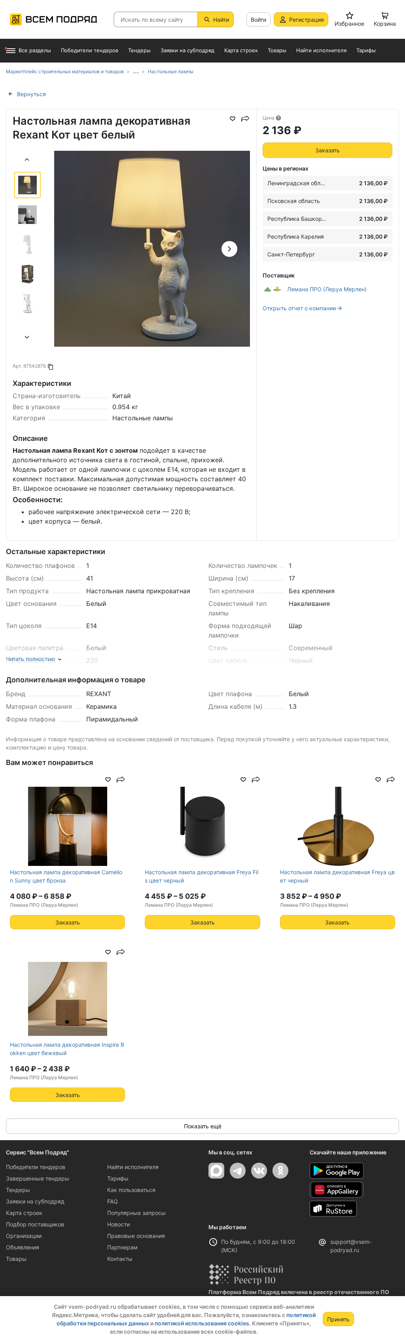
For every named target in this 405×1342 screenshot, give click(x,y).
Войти (258, 19)
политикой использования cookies (202, 1323)
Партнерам (122, 1247)
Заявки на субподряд (35, 1201)
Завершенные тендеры (37, 1178)
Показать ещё (202, 1126)
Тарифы (118, 1178)
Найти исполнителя (133, 1167)
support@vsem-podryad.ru (351, 1245)
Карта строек (24, 1212)
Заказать (327, 150)
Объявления (22, 1247)
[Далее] (27, 338)
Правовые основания (136, 1235)
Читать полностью (30, 658)
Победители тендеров (35, 1167)
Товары (16, 1258)
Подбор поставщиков (35, 1224)
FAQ (112, 1201)
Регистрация (306, 19)
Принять (338, 1319)
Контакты (119, 1258)
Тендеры (18, 1189)
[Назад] (27, 160)
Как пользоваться (131, 1189)
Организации (24, 1235)
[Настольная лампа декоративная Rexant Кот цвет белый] (152, 249)
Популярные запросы (136, 1212)
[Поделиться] (245, 118)
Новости (118, 1224)
